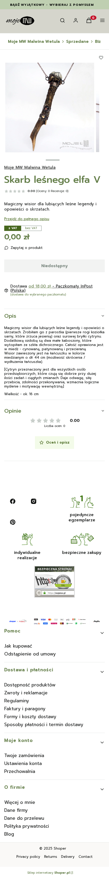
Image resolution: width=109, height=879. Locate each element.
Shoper (60, 848)
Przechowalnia (19, 771)
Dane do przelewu (24, 818)
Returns (50, 856)
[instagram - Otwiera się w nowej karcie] (33, 501)
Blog (9, 834)
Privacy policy (28, 856)
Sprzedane (77, 41)
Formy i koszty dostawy (30, 716)
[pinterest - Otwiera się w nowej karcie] (12, 522)
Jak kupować (18, 646)
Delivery (68, 856)
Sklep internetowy (48, 873)
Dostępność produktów (30, 684)
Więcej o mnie (19, 802)
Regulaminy (16, 700)
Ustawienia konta (23, 763)
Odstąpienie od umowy (30, 653)
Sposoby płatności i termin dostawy (43, 724)
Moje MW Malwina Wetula (34, 41)
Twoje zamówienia (24, 755)
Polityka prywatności (26, 826)
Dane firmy (16, 810)
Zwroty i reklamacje (26, 692)
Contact (86, 856)
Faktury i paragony (25, 708)
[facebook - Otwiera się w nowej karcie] (12, 501)
